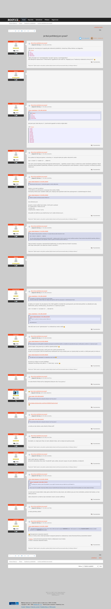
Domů (23, 19)
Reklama (16, 71)
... (12, 31)
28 (15, 31)
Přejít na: (80, 566)
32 (28, 31)
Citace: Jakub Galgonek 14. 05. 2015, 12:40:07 (38, 526)
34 (34, 31)
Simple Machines (61, 592)
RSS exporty (53, 607)
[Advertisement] (55, 8)
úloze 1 (31, 539)
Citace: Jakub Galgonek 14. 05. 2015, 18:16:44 (38, 479)
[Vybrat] (32, 50)
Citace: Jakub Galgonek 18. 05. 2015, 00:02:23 (38, 341)
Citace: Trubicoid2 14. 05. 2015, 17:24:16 (38, 482)
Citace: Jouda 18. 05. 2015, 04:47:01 (36, 396)
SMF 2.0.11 (48, 592)
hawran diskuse (15, 389)
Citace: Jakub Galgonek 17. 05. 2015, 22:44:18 (38, 181)
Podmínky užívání (35, 607)
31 (25, 31)
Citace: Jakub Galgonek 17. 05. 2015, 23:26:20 (38, 195)
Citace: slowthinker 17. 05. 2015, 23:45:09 (37, 296)
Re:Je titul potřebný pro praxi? (39, 43)
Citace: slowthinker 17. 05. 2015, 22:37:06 (37, 110)
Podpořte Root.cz (44, 607)
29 (18, 31)
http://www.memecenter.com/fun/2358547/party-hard (43, 403)
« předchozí (97, 27)
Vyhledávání (39, 19)
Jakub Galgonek (15, 103)
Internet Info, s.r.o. (37, 604)
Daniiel (53, 593)
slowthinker (16, 41)
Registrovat (55, 19)
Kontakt (23, 607)
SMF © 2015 (54, 592)
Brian (63, 593)
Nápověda (30, 19)
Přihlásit (47, 19)
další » (101, 27)
